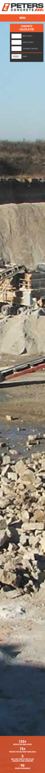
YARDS (24, 56)
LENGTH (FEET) (27, 42)
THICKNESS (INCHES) (30, 49)
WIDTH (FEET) (27, 36)
